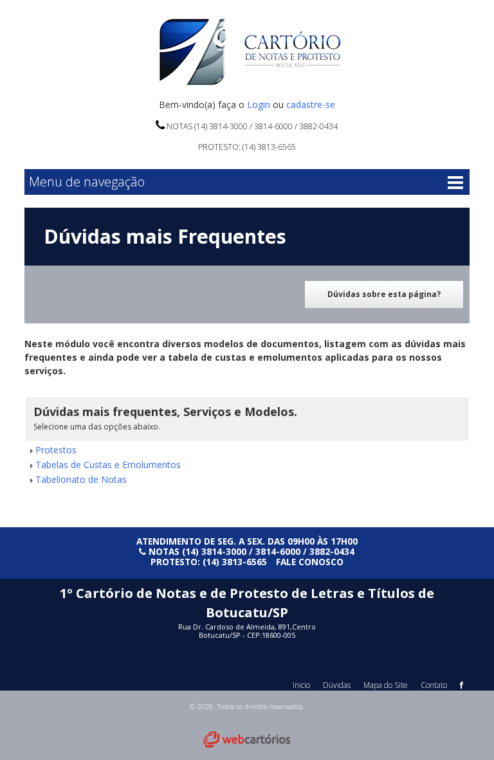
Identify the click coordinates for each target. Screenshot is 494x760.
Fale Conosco (309, 562)
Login (258, 104)
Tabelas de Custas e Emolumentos (108, 464)
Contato (434, 685)
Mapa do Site (385, 685)
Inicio (301, 685)
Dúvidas (337, 685)
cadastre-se (310, 104)
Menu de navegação (87, 181)
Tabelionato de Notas (81, 479)
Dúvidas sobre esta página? (384, 294)
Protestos (56, 450)
